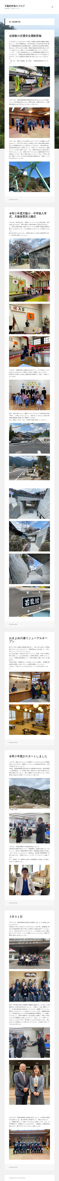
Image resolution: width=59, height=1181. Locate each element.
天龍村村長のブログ (15, 5)
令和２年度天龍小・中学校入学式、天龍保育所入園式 (28, 214)
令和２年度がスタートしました (28, 756)
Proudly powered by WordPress (17, 1178)
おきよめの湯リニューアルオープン (28, 639)
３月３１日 (16, 916)
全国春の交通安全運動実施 (25, 35)
